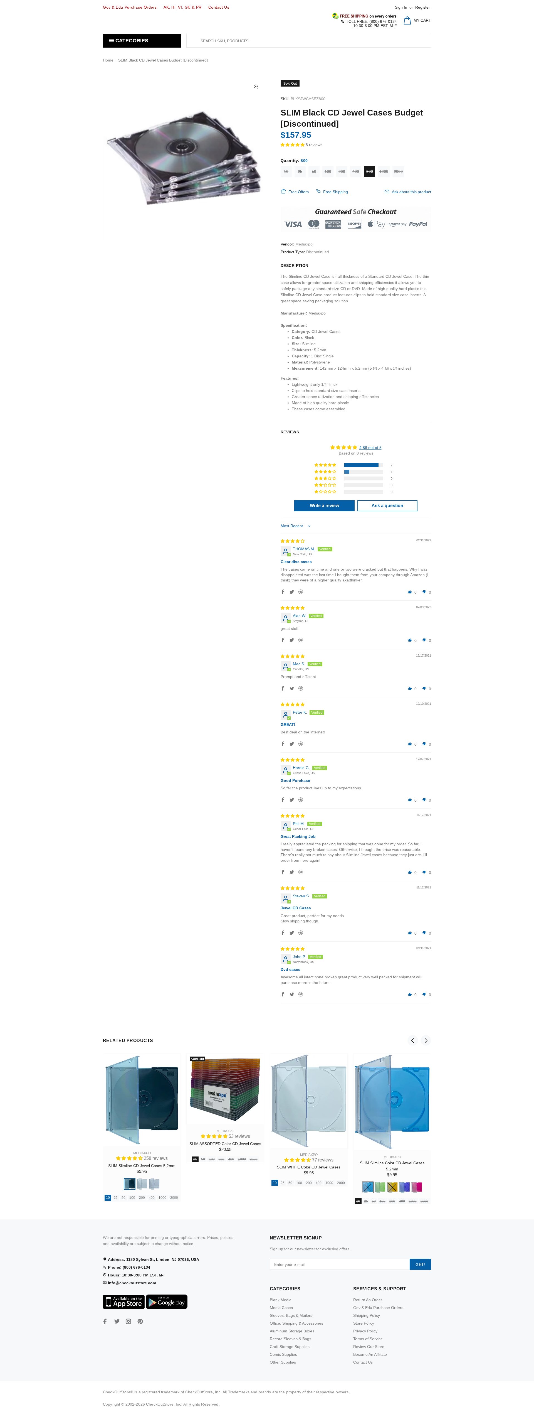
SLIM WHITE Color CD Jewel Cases (308, 1167)
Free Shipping (335, 192)
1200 (383, 171)
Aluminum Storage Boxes (292, 1331)
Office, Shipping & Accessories (296, 1323)
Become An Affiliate (370, 1354)
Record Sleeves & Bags (290, 1339)
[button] (293, 145)
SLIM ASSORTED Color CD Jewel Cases (225, 1143)
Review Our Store (368, 1346)
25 (300, 171)
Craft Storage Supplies (290, 1346)
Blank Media (280, 1300)
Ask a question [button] (387, 505)
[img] (293, 541)
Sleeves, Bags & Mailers (291, 1315)
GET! (420, 1264)
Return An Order (367, 1300)
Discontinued (317, 252)
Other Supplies (283, 1362)
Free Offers (298, 192)
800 (369, 171)
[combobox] (308, 41)
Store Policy (363, 1323)
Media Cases (281, 1307)
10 (286, 171)
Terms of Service (368, 1339)
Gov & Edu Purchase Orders (378, 1307)
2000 (398, 171)
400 (355, 171)
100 (328, 171)
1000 (162, 1198)
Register (422, 7)
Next (426, 1040)
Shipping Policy (366, 1315)
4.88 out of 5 (370, 447)
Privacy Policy (365, 1331)
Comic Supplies (283, 1354)
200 (341, 171)
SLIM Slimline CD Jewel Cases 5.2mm (141, 1165)
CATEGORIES (131, 40)
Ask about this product (411, 192)
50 (314, 171)
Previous (412, 1040)
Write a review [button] (324, 505)
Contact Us (363, 1362)
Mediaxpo (304, 244)
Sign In (401, 7)
